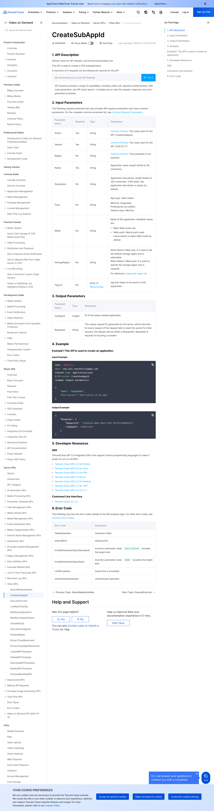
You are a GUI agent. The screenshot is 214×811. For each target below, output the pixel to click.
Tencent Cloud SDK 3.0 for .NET (71, 485)
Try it (150, 77)
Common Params (119, 131)
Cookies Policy (52, 805)
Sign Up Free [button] (203, 11)
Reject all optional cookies (148, 796)
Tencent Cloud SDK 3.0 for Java (71, 468)
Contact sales (76, 625)
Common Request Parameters (127, 112)
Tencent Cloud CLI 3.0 (66, 501)
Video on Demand (80, 23)
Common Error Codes (63, 518)
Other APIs (114, 23)
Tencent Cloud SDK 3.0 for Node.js (73, 481)
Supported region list (136, 273)
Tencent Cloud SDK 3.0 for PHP (71, 472)
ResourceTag (96, 286)
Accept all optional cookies (112, 796)
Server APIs (99, 23)
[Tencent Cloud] (13, 12)
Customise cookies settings (185, 796)
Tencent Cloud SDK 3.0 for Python (72, 464)
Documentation (60, 23)
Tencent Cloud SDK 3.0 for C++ (71, 490)
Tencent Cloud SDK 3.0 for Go (70, 477)
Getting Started (12, 167)
